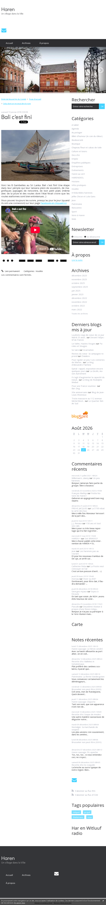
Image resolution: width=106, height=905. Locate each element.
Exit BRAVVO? (91, 538)
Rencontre (77, 207)
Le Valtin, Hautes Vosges (84, 343)
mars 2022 (77, 309)
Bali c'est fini (16, 116)
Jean (74, 551)
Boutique (76, 143)
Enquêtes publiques (81, 162)
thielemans (78, 817)
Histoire (75, 181)
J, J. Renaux (77, 523)
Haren (8, 9)
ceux (89, 817)
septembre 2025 (80, 287)
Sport (74, 211)
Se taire (75, 350)
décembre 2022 (79, 298)
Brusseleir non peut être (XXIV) (86, 689)
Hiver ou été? (89, 578)
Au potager (77, 132)
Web (74, 219)
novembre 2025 (79, 279)
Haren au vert (78, 174)
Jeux (74, 200)
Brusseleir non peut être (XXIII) (86, 742)
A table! (75, 125)
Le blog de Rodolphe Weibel (87, 381)
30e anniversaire (80, 392)
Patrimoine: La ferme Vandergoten (88, 676)
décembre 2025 (79, 275)
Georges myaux (79, 591)
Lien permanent (12, 271)
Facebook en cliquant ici (54, 203)
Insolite (39, 271)
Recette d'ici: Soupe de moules (86, 714)
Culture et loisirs (79, 151)
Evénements (78, 170)
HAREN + (76, 538)
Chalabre (85, 356)
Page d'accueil (35, 99)
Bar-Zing (76, 388)
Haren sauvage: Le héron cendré (87, 648)
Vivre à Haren (78, 215)
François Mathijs (79, 493)
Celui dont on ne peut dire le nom (17, 103)
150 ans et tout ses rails (86, 524)
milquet (76, 812)
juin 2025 (76, 290)
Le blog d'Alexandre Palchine (83, 363)
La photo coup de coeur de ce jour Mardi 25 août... (88, 336)
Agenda (75, 128)
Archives (26, 42)
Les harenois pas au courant (85, 552)
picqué (87, 812)
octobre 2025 (78, 283)
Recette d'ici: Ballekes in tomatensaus (83, 662)
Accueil (9, 42)
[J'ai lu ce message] (103, 900)
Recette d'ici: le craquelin (83, 764)
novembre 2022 (79, 302)
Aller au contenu (8, 2)
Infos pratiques (79, 185)
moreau (75, 578)
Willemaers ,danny (80, 478)
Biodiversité (77, 140)
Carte (77, 624)
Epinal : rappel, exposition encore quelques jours (87, 369)
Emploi (75, 158)
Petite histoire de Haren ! (86, 494)
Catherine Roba (79, 566)
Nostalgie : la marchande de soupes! (85, 728)
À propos (44, 42)
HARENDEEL (78, 177)
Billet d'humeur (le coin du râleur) (87, 136)
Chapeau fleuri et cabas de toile (87, 147)
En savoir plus (19, 903)
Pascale (75, 606)
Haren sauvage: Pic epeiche (85, 752)
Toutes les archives (80, 314)
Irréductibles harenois (82, 192)
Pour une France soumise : (84, 386)
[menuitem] (9, 43)
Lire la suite (77, 260)
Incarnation (88, 350)
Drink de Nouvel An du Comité (13, 99)
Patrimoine (77, 204)
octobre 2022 (78, 305)
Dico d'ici (76, 155)
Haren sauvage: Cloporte (83, 701)
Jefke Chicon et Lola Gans (83, 196)
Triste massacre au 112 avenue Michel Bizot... (87, 399)
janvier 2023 (78, 294)
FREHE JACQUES (79, 508)
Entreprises (77, 166)
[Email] (3, 30)
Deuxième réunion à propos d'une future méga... (87, 607)
